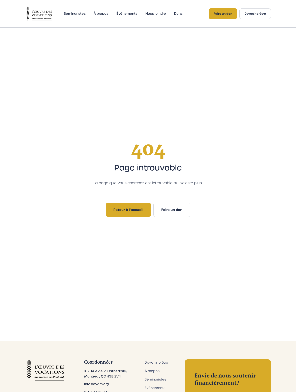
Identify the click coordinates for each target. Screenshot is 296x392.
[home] (38, 13)
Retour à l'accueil (128, 209)
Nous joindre (155, 13)
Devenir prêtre (255, 14)
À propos (101, 13)
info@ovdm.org (96, 384)
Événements (126, 13)
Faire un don (223, 14)
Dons (178, 13)
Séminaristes (75, 13)
